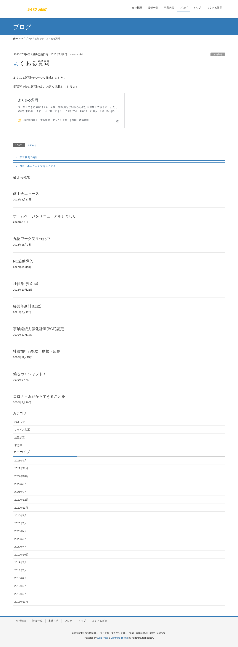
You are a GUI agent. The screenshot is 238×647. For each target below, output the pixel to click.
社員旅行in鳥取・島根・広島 (36, 351)
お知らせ (217, 54)
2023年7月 (20, 460)
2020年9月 (20, 515)
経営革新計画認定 (28, 306)
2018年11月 (21, 601)
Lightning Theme (119, 638)
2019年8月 (20, 562)
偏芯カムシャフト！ (29, 374)
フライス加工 (22, 429)
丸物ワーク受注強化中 (31, 239)
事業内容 (53, 620)
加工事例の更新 (29, 157)
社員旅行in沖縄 (25, 284)
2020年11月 (21, 507)
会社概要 (21, 620)
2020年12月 (21, 499)
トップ (82, 620)
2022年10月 (21, 476)
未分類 (18, 445)
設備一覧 (37, 620)
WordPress (102, 638)
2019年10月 (21, 554)
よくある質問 (99, 620)
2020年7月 (20, 531)
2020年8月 (20, 523)
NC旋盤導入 (23, 261)
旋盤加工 (19, 437)
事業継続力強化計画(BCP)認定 (38, 329)
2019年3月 (20, 585)
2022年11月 (21, 468)
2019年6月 (20, 570)
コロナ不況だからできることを (38, 165)
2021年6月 (20, 491)
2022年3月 (20, 484)
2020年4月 (20, 546)
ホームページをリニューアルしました (44, 216)
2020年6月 (20, 538)
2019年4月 (20, 578)
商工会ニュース (26, 194)
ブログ (68, 620)
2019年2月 (20, 593)
